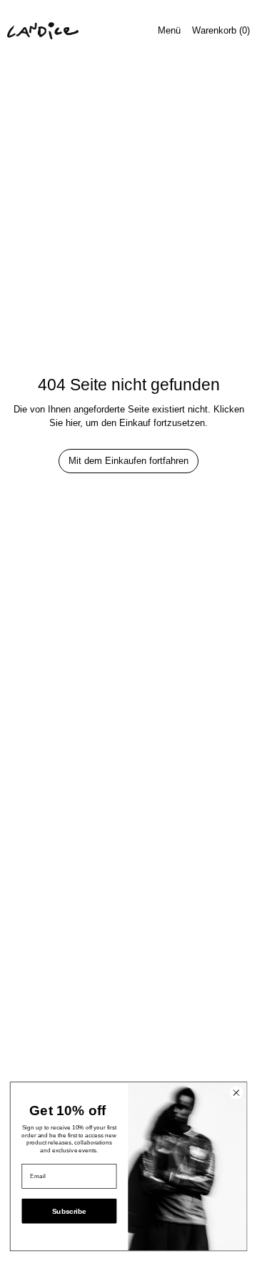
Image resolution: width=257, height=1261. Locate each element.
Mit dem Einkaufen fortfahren (128, 460)
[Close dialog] (236, 1092)
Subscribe (69, 1211)
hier (73, 422)
